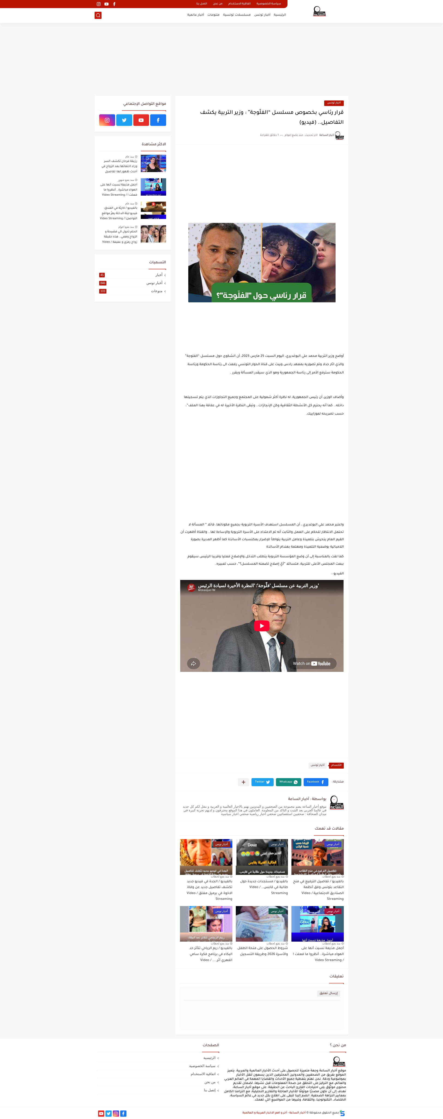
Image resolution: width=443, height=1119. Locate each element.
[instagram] (98, 4)
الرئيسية (280, 15)
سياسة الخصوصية (269, 4)
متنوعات (213, 15)
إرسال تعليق (329, 993)
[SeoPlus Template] (342, 1113)
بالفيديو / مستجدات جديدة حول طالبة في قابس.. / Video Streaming (264, 887)
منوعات (131, 291)
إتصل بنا (210, 1090)
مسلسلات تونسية (237, 15)
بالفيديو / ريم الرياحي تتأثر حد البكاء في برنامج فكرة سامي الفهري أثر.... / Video (210, 954)
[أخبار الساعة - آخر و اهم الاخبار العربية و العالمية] (319, 11)
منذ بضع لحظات (331, 876)
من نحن (217, 4)
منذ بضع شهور (126, 180)
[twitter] (124, 120)
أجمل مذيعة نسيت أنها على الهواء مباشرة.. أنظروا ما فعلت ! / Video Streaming (318, 954)
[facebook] (114, 4)
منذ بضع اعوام (126, 226)
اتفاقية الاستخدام (239, 4)
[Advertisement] (221, 60)
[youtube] (106, 4)
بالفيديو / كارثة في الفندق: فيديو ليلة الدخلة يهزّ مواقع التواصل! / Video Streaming (118, 213)
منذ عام (129, 156)
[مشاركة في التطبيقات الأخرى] (243, 782)
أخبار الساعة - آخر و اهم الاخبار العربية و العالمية (274, 1113)
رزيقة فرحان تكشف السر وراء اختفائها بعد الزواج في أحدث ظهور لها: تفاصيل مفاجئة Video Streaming (119, 167)
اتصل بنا (201, 4)
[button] (316, 782)
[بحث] (98, 15)
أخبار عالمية (195, 15)
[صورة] (153, 163)
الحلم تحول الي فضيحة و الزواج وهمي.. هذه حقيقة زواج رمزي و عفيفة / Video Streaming (119, 237)
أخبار (131, 275)
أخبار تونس (262, 15)
